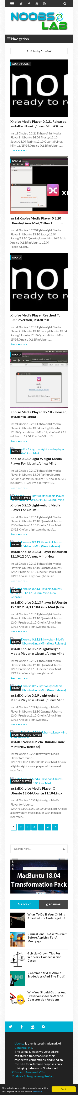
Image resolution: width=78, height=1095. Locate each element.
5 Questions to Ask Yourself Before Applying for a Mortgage (47, 937)
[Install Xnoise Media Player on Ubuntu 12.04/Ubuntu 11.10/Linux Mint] (39, 781)
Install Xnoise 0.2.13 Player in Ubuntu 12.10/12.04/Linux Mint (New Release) (38, 556)
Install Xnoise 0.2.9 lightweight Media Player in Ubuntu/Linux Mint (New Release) (37, 700)
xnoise (16, 160)
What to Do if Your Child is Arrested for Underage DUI (46, 916)
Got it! (64, 1089)
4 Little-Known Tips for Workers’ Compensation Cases (44, 957)
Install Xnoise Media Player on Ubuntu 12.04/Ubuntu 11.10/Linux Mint (36, 793)
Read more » (18, 150)
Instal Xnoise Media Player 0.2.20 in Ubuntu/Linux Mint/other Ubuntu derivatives (37, 223)
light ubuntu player (26, 734)
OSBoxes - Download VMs (27, 1072)
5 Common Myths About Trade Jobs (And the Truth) (46, 974)
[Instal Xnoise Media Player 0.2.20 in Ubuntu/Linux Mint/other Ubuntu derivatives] (39, 185)
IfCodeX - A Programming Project (32, 1076)
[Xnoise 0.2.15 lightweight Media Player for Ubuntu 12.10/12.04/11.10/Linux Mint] (39, 498)
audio (16, 257)
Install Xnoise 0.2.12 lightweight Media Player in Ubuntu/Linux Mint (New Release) (37, 653)
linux (16, 544)
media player (21, 498)
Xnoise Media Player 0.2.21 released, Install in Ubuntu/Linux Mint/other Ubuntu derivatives (38, 126)
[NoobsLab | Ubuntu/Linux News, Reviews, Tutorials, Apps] (39, 21)
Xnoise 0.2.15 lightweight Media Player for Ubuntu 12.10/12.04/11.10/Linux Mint (35, 510)
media (16, 451)
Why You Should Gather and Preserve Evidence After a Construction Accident (47, 995)
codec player (21, 781)
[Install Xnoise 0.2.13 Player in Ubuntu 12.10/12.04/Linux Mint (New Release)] (39, 544)
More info (37, 1091)
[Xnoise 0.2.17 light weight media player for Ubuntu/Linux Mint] (39, 451)
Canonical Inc (23, 1047)
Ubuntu (20, 1043)
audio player (21, 63)
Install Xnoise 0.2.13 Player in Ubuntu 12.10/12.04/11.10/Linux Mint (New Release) (38, 607)
